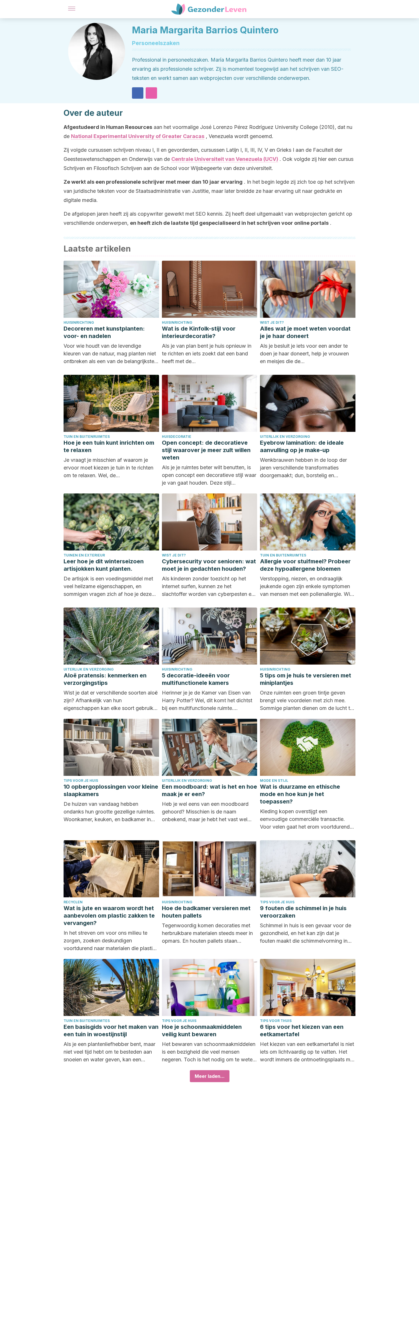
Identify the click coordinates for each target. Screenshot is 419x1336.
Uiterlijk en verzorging (285, 436)
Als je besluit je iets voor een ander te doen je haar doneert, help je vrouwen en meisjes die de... (304, 353)
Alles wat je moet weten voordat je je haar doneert (305, 332)
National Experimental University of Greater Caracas (137, 136)
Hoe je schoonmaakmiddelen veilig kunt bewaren (202, 1030)
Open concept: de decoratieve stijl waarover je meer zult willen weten (206, 450)
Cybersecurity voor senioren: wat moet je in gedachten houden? (209, 565)
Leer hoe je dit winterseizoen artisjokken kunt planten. (104, 565)
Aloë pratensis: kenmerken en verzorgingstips (105, 679)
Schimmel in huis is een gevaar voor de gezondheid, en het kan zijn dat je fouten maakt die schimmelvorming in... (306, 933)
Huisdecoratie (176, 436)
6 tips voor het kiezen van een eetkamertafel (301, 1030)
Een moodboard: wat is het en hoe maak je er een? (209, 790)
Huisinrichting (79, 322)
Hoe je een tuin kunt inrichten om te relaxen (109, 446)
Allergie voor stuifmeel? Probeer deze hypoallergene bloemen (305, 565)
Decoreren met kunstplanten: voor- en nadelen (104, 332)
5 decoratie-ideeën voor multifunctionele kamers (196, 679)
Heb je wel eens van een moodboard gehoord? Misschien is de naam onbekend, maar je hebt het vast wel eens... (205, 812)
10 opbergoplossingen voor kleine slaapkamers (111, 790)
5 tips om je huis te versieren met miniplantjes (305, 679)
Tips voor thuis (276, 1021)
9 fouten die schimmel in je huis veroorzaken (303, 912)
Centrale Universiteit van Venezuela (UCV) (224, 159)
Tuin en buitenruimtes (87, 436)
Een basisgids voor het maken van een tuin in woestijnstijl (111, 1030)
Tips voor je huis (81, 780)
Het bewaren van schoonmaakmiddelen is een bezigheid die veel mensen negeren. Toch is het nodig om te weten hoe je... (208, 1052)
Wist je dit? (272, 322)
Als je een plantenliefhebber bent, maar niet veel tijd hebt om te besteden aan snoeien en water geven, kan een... (109, 1051)
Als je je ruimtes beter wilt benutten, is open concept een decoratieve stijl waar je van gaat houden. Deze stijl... (209, 475)
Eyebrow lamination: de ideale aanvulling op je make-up (302, 446)
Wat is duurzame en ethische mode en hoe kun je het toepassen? (300, 794)
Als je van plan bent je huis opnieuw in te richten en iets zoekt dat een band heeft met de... (206, 353)
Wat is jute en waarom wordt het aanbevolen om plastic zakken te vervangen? (109, 915)
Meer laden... (210, 1076)
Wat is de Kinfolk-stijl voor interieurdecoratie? (198, 332)
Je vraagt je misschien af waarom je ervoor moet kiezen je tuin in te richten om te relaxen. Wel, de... (108, 467)
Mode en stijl (274, 780)
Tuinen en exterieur (84, 555)
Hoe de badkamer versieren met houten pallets (206, 912)
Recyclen (73, 902)
